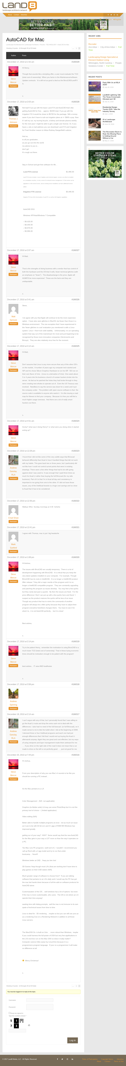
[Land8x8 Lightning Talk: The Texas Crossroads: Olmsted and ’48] (94, 103)
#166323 (75, 451)
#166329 (75, 62)
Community (36, 19)
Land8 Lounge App (91, 19)
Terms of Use (119, 1061)
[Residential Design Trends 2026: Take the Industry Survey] (94, 115)
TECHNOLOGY (51, 45)
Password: (12, 1007)
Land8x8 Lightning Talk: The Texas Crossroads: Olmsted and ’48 (112, 97)
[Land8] (19, 11)
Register (118, 19)
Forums (42, 45)
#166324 (75, 421)
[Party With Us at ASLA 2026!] (94, 91)
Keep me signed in (17, 1013)
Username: (12, 1000)
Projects (54, 19)
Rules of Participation (90, 1059)
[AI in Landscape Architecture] (94, 128)
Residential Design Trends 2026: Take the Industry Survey (111, 109)
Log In (109, 19)
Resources (70, 19)
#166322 (75, 501)
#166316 (75, 755)
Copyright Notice (107, 1059)
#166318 (75, 684)
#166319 (75, 641)
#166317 (75, 714)
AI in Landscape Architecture (109, 120)
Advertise (24, 15)
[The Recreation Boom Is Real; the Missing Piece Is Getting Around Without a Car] (94, 140)
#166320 (75, 557)
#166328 (75, 102)
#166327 (75, 250)
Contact (16, 15)
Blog (29, 19)
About (10, 15)
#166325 (75, 346)
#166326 (75, 299)
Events (81, 19)
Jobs (46, 19)
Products (62, 19)
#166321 (75, 527)
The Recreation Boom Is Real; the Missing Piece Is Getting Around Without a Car (112, 135)
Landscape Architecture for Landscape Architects (22, 45)
